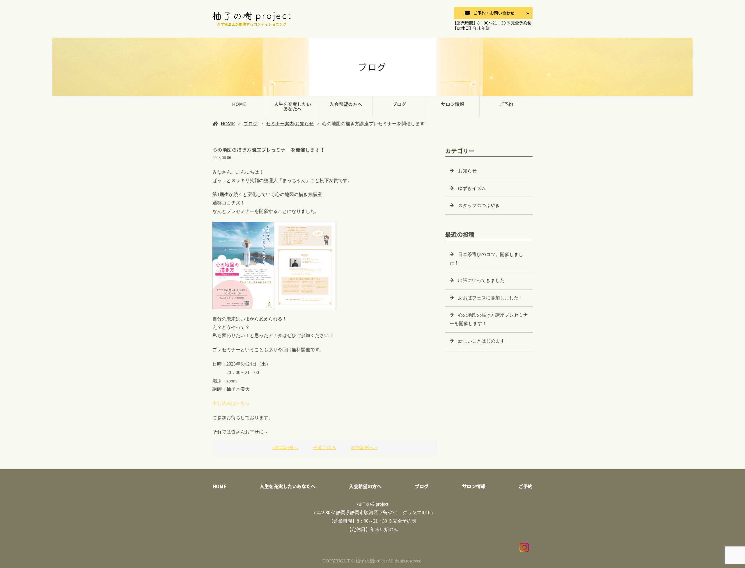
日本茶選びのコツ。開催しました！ (486, 258)
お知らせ (304, 123)
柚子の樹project (372, 504)
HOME (239, 103)
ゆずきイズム (472, 188)
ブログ (399, 103)
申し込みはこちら (231, 403)
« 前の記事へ (285, 447)
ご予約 (506, 103)
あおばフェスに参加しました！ (490, 297)
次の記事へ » (364, 447)
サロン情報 (452, 103)
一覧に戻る (324, 447)
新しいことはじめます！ (483, 340)
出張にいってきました (481, 280)
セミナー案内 (280, 123)
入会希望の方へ (345, 103)
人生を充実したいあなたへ (292, 106)
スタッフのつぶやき (479, 205)
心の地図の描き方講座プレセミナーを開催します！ (489, 319)
